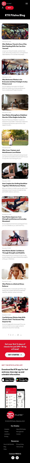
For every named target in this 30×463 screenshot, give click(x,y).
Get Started (13, 355)
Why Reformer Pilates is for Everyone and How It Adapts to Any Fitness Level (15, 82)
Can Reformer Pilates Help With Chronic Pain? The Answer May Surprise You (13, 319)
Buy (9, 8)
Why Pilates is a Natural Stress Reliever (13, 285)
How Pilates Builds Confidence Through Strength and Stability (13, 252)
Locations (7, 434)
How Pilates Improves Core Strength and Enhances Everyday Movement (14, 219)
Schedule (6, 429)
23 (18, 335)
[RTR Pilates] (7, 3)
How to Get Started (9, 444)
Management (20, 431)
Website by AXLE (20, 421)
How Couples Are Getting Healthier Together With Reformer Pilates (14, 185)
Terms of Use (19, 446)
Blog (5, 446)
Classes (6, 431)
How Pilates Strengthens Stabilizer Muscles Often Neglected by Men (14, 116)
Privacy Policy (20, 444)
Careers (18, 434)
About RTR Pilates (21, 429)
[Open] (27, 3)
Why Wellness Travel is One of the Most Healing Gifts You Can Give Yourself (14, 46)
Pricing (6, 436)
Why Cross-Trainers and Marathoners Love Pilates (11, 151)
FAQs (5, 449)
